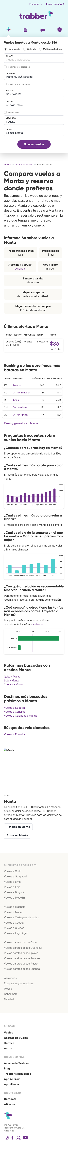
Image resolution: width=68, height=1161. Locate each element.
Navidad (9, 999)
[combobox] (34, 58)
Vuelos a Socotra (14, 707)
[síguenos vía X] (18, 1139)
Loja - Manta (11, 680)
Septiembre (10, 994)
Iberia (16, 400)
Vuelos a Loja (12, 887)
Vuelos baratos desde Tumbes (22, 958)
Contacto (10, 1099)
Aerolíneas (10, 978)
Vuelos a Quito (12, 871)
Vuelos (8, 1032)
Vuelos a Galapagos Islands (20, 715)
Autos (8, 1048)
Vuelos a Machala (14, 906)
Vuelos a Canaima (14, 711)
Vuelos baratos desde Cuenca (22, 968)
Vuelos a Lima (12, 881)
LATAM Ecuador (21, 392)
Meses (8, 988)
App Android (12, 1079)
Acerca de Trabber (16, 1063)
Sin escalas (13, 112)
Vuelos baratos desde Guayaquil (23, 947)
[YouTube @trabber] (25, 1139)
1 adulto (10, 121)
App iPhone (11, 1084)
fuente (7, 795)
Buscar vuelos (34, 144)
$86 (54, 343)
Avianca (20, 268)
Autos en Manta (17, 835)
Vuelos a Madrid (13, 912)
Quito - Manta (12, 676)
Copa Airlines (20, 407)
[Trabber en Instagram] (6, 1139)
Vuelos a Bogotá (14, 892)
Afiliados (10, 1104)
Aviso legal (9, 1130)
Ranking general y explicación (21, 423)
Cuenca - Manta (13, 684)
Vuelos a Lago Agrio (16, 933)
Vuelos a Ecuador (14, 734)
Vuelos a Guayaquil (15, 876)
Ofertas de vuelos (16, 1037)
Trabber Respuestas (17, 1073)
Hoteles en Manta (18, 826)
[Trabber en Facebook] (12, 1139)
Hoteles (9, 1043)
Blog (7, 1068)
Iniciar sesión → (55, 4)
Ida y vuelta (14, 49)
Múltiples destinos (52, 49)
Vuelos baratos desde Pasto (21, 963)
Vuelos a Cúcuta (14, 922)
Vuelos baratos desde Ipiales (21, 953)
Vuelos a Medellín (14, 897)
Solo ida (31, 49)
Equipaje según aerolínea (19, 983)
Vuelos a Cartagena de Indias (21, 917)
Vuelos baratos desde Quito (20, 942)
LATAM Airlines (21, 414)
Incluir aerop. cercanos (19, 67)
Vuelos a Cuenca (14, 928)
